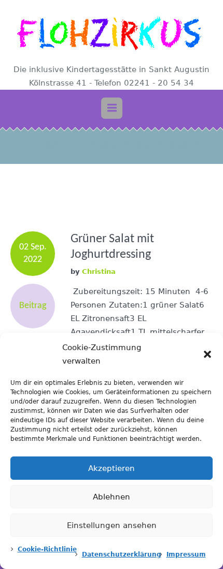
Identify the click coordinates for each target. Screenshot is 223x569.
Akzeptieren (111, 468)
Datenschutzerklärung (121, 554)
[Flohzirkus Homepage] (111, 32)
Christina (99, 271)
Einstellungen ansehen (112, 525)
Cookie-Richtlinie (47, 549)
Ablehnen (111, 497)
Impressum (186, 554)
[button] (207, 354)
